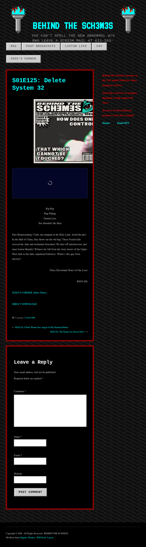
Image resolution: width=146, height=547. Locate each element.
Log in (50, 537)
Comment (20, 391)
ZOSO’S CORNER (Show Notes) (29, 292)
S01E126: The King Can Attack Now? (67, 331)
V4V (99, 46)
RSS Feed (41, 537)
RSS (14, 46)
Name (18, 436)
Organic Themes (27, 537)
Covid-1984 (30, 317)
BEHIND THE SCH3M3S (73, 25)
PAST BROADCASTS (41, 46)
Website (18, 473)
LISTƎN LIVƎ (76, 46)
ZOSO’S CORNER (23, 58)
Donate (106, 123)
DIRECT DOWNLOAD (24, 304)
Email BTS (123, 123)
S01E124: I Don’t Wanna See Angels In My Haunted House (41, 327)
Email (18, 455)
